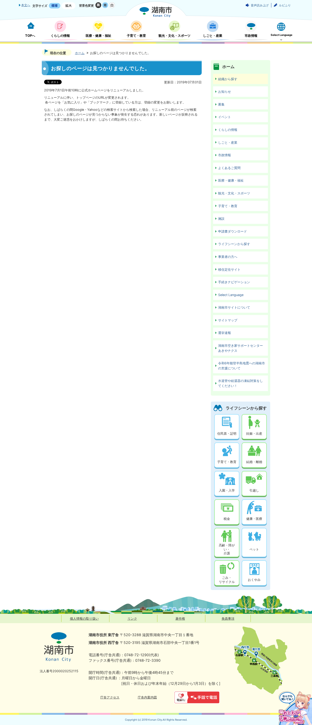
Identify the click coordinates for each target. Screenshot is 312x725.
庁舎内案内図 (147, 697)
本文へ (25, 5)
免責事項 (228, 618)
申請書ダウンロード (232, 231)
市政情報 (224, 155)
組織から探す (227, 79)
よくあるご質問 (229, 168)
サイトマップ (227, 320)
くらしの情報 (227, 130)
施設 (221, 218)
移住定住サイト (229, 269)
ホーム (80, 53)
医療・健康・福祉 (231, 180)
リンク (132, 618)
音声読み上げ (260, 5)
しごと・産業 (227, 142)
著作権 (180, 618)
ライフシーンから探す (234, 244)
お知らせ (224, 91)
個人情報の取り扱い (84, 618)
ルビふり (285, 5)
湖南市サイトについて (234, 307)
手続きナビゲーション (234, 282)
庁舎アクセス (109, 697)
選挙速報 (224, 333)
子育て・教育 (227, 206)
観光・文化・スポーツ (234, 193)
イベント (224, 117)
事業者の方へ (227, 257)
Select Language (230, 295)
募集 (221, 104)
